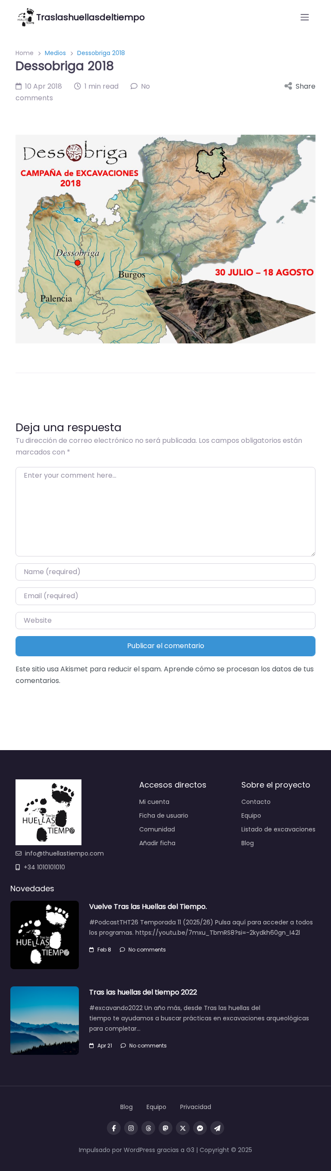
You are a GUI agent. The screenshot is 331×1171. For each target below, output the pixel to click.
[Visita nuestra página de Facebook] (114, 1128)
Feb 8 (104, 949)
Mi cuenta (154, 801)
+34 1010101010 (44, 867)
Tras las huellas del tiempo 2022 (143, 992)
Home (25, 53)
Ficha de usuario (163, 815)
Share (305, 86)
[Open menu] (304, 17)
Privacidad (195, 1107)
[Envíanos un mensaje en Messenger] (200, 1128)
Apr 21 (104, 1045)
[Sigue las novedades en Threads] (148, 1128)
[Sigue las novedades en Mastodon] (165, 1128)
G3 (190, 1150)
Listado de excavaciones (278, 829)
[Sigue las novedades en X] (183, 1128)
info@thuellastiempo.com (64, 853)
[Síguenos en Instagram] (131, 1128)
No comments (147, 949)
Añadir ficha (157, 843)
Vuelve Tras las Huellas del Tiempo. (148, 906)
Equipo (251, 815)
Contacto (256, 801)
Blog (247, 843)
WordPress (139, 1150)
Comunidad (157, 829)
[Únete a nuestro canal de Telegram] (217, 1128)
